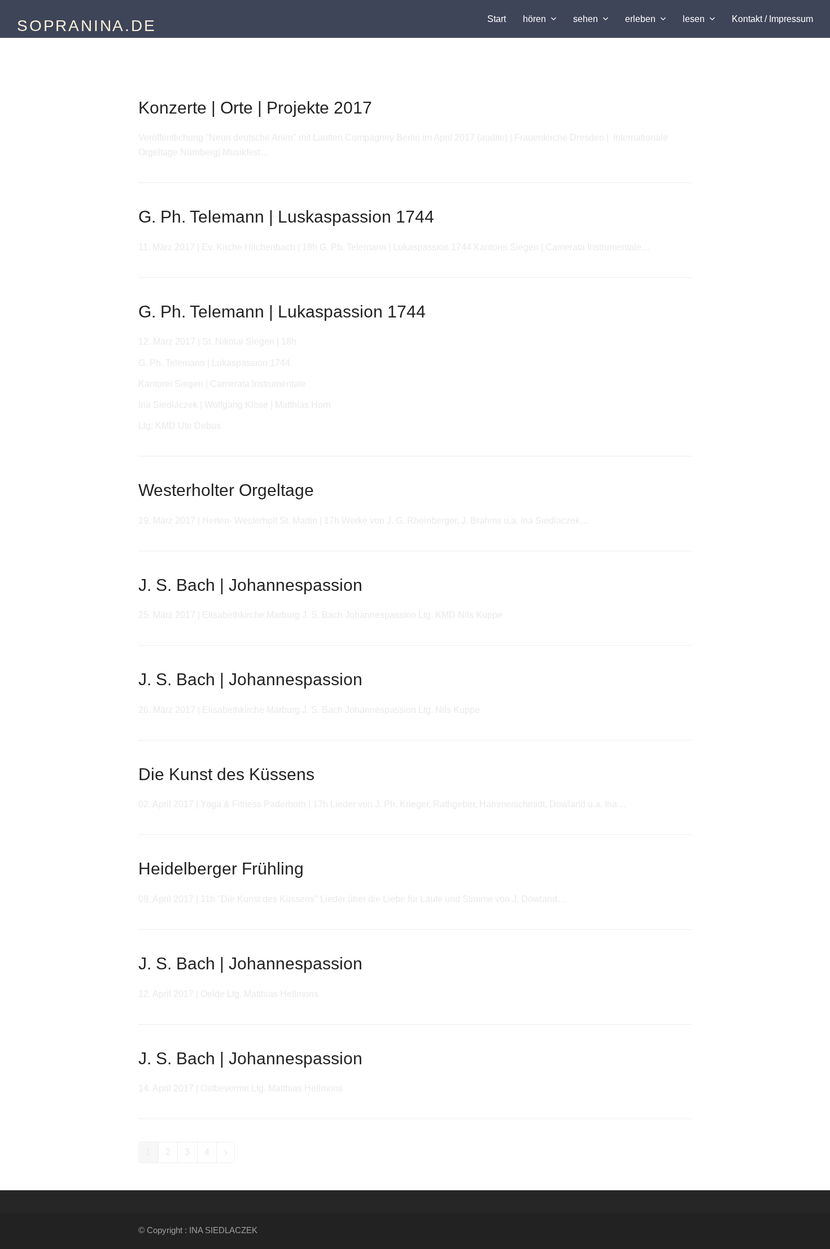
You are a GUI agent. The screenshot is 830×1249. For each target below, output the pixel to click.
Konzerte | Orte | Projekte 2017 (255, 107)
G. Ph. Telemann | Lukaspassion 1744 (282, 311)
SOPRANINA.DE (86, 25)
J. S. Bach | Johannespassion (250, 585)
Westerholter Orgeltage (226, 490)
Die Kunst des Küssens (226, 774)
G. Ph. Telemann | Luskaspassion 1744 (286, 216)
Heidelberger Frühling (221, 868)
